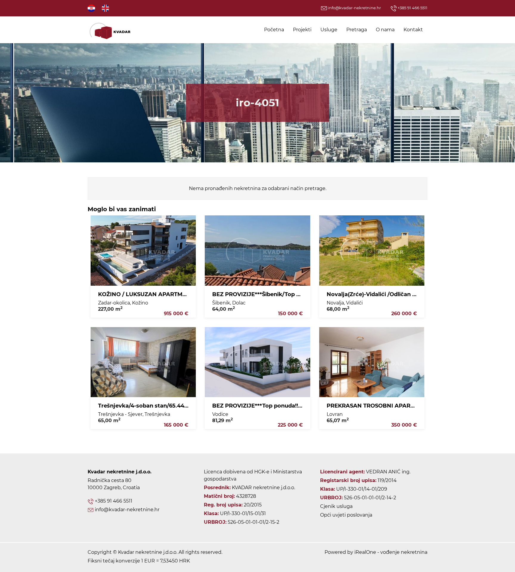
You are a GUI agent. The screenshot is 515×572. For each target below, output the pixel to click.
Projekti (302, 29)
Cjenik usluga (336, 506)
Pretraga (356, 29)
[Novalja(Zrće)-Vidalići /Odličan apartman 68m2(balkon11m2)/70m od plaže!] (371, 250)
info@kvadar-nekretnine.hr (354, 7)
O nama (385, 29)
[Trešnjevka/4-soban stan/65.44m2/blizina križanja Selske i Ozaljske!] (143, 362)
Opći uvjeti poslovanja (346, 515)
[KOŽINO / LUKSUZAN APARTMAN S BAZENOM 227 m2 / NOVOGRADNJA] (143, 250)
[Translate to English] (106, 8)
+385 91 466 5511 (412, 7)
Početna (274, 29)
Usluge (328, 29)
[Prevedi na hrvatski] (92, 8)
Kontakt (413, 29)
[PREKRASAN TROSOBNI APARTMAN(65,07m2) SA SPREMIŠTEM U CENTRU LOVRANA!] (371, 362)
